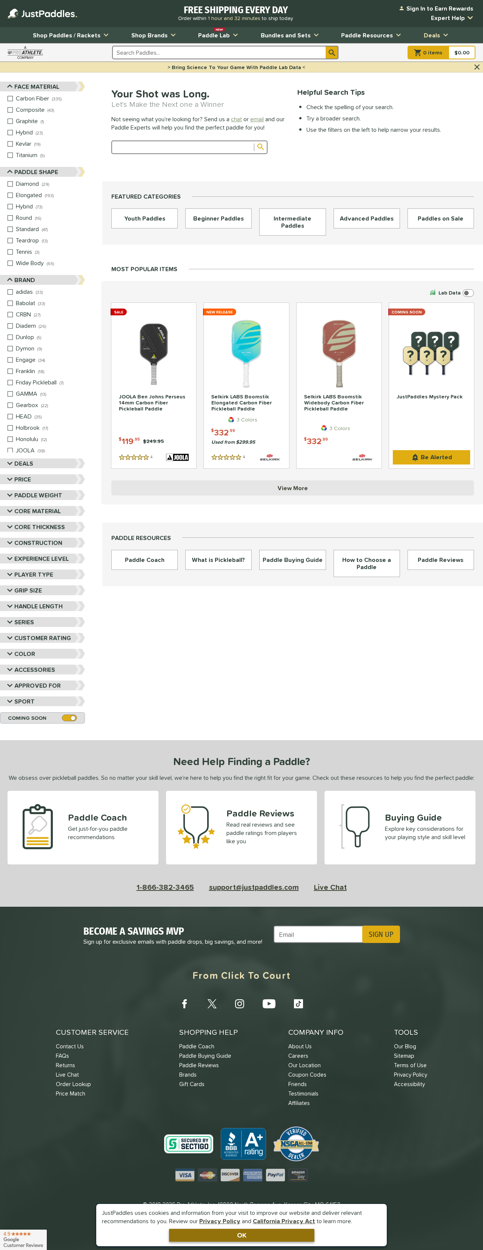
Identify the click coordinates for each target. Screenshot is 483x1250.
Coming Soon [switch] (27, 718)
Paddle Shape (36, 171)
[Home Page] (42, 13)
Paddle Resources (367, 35)
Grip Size (28, 590)
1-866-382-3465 (165, 887)
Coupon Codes (307, 1074)
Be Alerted (436, 456)
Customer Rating (42, 637)
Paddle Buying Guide (205, 1055)
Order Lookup (73, 1084)
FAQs (62, 1055)
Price (22, 479)
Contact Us (70, 1046)
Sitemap (404, 1055)
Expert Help (448, 18)
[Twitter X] (212, 1003)
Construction (38, 542)
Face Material (36, 86)
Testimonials (303, 1093)
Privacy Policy (219, 1220)
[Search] (332, 52)
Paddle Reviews (199, 1065)
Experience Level (41, 558)
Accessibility (409, 1084)
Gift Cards (192, 1084)
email (257, 118)
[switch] (451, 293)
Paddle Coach (196, 1046)
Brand (24, 279)
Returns (65, 1065)
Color (24, 653)
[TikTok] (298, 1003)
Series (24, 622)
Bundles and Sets (286, 35)
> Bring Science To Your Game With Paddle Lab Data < (236, 67)
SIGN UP (381, 934)
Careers (298, 1055)
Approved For (37, 685)
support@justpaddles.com (254, 887)
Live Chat (330, 887)
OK (241, 1235)
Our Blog (405, 1046)
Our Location (304, 1065)
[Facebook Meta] (184, 1003)
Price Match (70, 1093)
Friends (297, 1084)
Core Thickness (39, 526)
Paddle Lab (214, 33)
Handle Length (38, 606)
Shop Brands (149, 35)
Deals (432, 35)
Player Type (33, 574)
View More (292, 487)
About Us (300, 1046)
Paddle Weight (38, 495)
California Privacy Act (284, 1220)
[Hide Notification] (477, 67)
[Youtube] (269, 1003)
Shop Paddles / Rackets (66, 35)
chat (236, 119)
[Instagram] (239, 1003)
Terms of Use (410, 1065)
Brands (188, 1074)
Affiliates (299, 1103)
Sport (24, 701)
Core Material (37, 510)
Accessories (34, 669)
